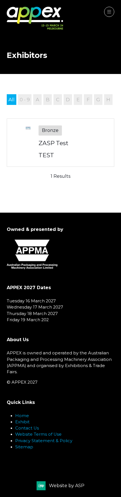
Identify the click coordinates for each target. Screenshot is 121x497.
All (11, 99)
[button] (109, 12)
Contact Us (27, 428)
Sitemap (24, 446)
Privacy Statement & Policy (43, 440)
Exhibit (22, 421)
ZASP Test (53, 143)
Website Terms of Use (38, 434)
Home (22, 415)
